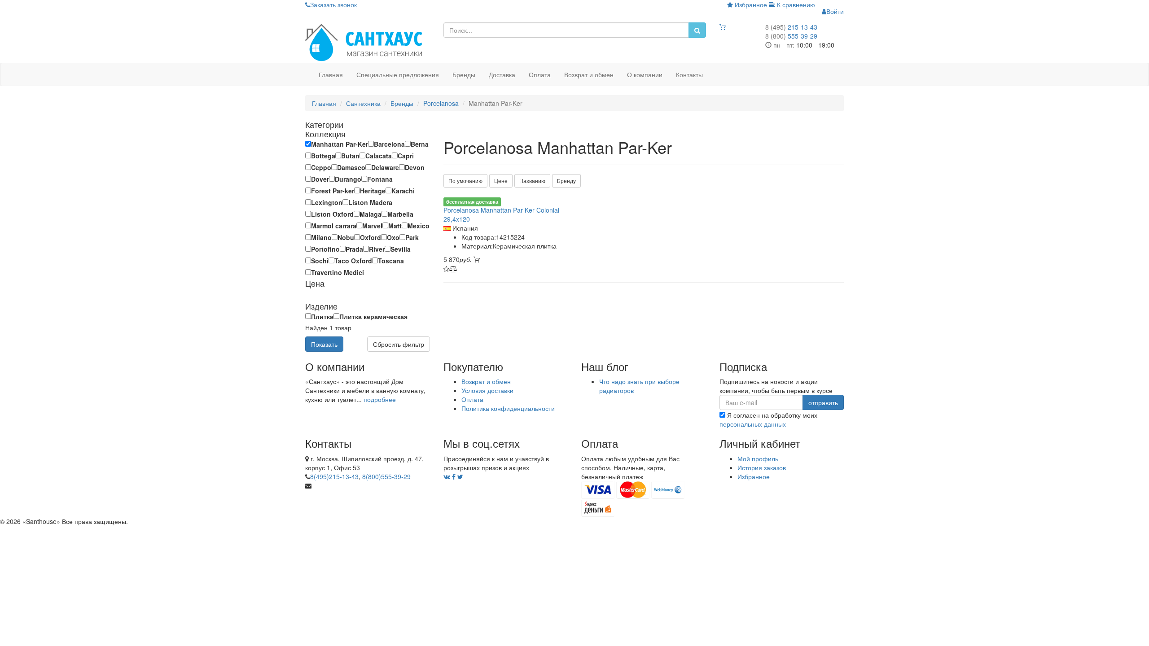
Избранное (750, 4)
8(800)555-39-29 (386, 476)
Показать (324, 344)
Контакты (689, 74)
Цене (501, 180)
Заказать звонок (333, 4)
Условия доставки (487, 390)
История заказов (761, 467)
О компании (644, 74)
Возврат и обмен (589, 74)
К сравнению (795, 4)
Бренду (566, 180)
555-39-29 (791, 35)
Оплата (540, 74)
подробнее (380, 399)
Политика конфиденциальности (508, 408)
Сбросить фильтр (398, 344)
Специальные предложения (397, 74)
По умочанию (465, 180)
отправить (823, 402)
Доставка (502, 74)
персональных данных (752, 423)
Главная (331, 74)
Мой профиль (757, 458)
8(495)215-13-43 (334, 476)
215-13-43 (791, 26)
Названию (532, 180)
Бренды (463, 74)
